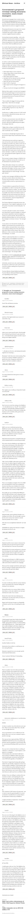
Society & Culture (21, 283)
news (23, 284)
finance (4, 284)
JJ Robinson (14, 283)
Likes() (5, 277)
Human (6, 615)
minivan (19, 284)
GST (7, 284)
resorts (3, 285)
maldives (10, 284)
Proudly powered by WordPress (8, 913)
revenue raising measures (10, 21)
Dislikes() (11, 277)
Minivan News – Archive (11, 3)
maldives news (15, 284)
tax (5, 285)
